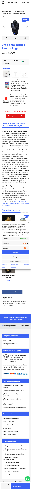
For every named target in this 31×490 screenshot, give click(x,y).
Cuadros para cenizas (12, 472)
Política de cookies (9, 434)
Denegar (15, 256)
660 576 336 (7, 340)
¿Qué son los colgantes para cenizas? (13, 387)
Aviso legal (7, 428)
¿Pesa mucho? (8, 404)
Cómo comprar (8, 422)
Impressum (26, 264)
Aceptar (15, 252)
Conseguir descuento (15, 116)
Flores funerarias (10, 475)
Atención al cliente (9, 425)
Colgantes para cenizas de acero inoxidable (15, 450)
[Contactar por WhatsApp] (27, 478)
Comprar (18, 486)
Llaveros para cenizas (12, 462)
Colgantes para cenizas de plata (16, 446)
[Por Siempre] (10, 2)
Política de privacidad (10, 431)
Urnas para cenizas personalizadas (10, 458)
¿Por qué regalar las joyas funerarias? (12, 400)
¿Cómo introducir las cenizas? (13, 391)
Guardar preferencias (16, 261)
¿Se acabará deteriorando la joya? (15, 407)
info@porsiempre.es (10, 344)
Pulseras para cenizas (12, 465)
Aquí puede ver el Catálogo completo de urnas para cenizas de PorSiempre (15, 203)
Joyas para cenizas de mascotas (15, 469)
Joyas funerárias (6, 11)
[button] (28, 223)
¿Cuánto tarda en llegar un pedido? (12, 395)
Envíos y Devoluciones (11, 419)
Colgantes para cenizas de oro (15, 454)
